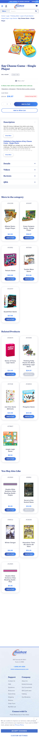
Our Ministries (26, 697)
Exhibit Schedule (27, 684)
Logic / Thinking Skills (12, 16)
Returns (10, 700)
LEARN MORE (35, 1)
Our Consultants (27, 687)
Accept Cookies (19, 731)
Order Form (11, 703)
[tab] (19, 122)
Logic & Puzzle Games (26, 16)
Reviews (7, 176)
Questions (11, 687)
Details (7, 163)
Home (3, 16)
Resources (11, 691)
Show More (8, 135)
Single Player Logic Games (9, 18)
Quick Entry (11, 694)
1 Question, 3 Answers (8, 89)
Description (9, 122)
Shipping (11, 697)
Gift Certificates (26, 691)
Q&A (6, 182)
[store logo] (19, 6)
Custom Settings (19, 735)
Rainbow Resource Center (19, 652)
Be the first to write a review (26, 89)
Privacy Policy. (19, 725)
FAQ (9, 684)
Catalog (24, 694)
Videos (7, 170)
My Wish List (12, 707)
